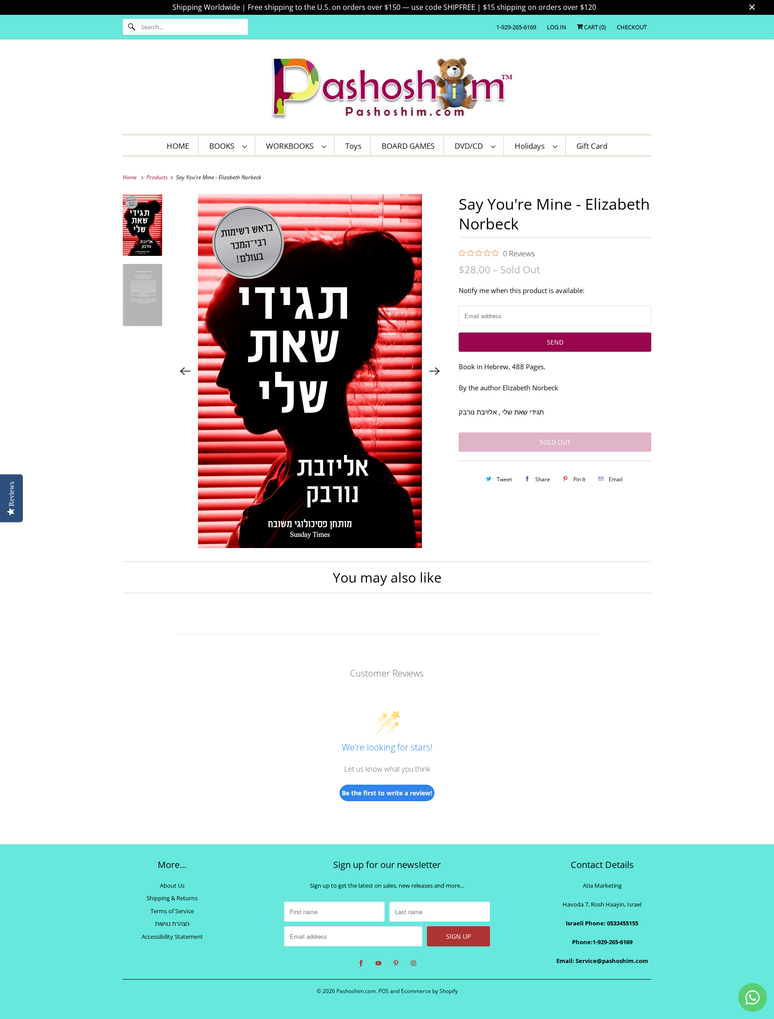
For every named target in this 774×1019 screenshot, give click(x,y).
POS (383, 991)
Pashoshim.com (356, 991)
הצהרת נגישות (172, 924)
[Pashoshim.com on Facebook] (361, 963)
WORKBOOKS (291, 146)
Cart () (594, 27)
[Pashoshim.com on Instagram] (413, 963)
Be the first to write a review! (387, 793)
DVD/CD (470, 146)
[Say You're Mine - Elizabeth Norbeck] (310, 371)
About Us (172, 885)
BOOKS (223, 146)
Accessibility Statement (172, 937)
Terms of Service (172, 911)
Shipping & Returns (172, 898)
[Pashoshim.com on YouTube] (378, 963)
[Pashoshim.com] (387, 88)
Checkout (632, 27)
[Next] (434, 371)
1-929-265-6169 (516, 27)
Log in (556, 27)
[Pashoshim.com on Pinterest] (396, 963)
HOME (178, 146)
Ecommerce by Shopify (429, 991)
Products (157, 177)
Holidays (531, 146)
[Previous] (185, 371)
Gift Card (591, 146)
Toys (353, 146)
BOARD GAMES (408, 146)
